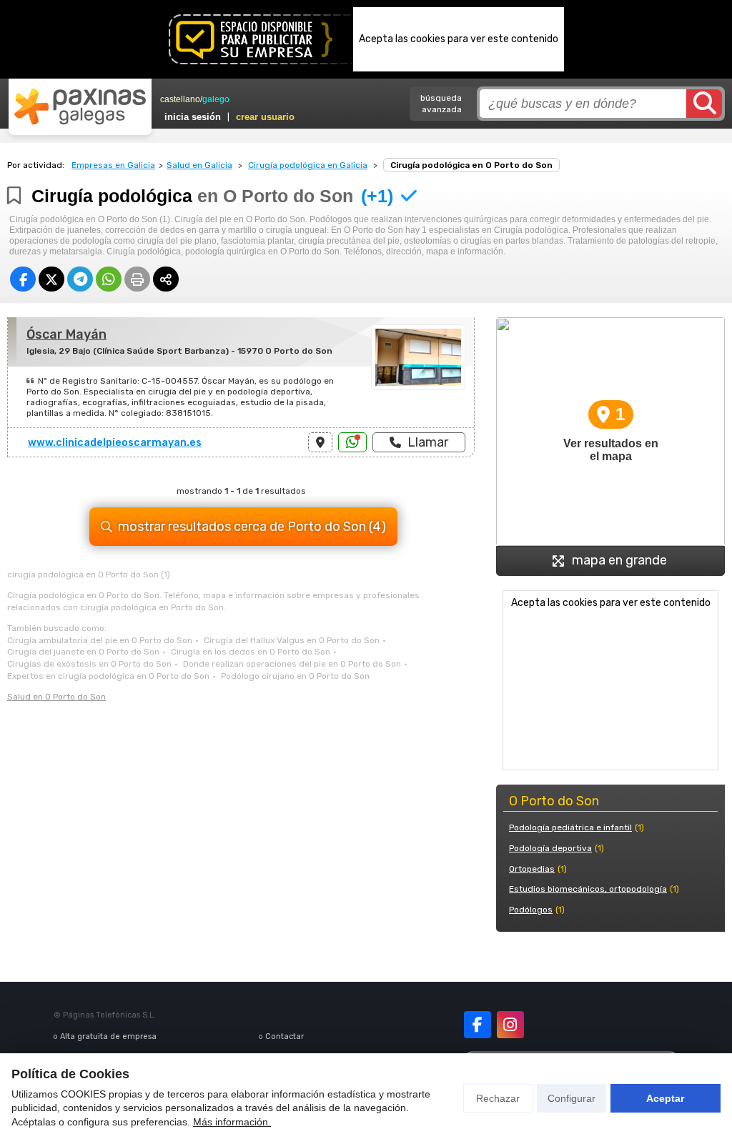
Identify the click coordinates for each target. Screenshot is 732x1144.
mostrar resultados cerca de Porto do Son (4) (252, 526)
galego (215, 99)
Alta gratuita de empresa (108, 1036)
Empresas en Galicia (113, 165)
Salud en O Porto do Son (56, 697)
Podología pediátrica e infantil (570, 827)
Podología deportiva (550, 848)
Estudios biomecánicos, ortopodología (588, 889)
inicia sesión (192, 116)
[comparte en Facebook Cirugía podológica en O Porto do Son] (23, 279)
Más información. (232, 1122)
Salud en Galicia (199, 165)
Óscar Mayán (66, 334)
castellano (180, 99)
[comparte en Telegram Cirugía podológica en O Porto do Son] (80, 279)
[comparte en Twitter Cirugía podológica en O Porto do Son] (51, 279)
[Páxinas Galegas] (80, 106)
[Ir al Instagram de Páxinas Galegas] (510, 1024)
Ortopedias (532, 869)
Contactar (284, 1036)
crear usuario (265, 116)
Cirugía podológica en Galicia (307, 165)
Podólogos (531, 910)
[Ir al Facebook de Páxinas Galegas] (477, 1024)
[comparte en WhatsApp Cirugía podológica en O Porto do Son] (109, 279)
